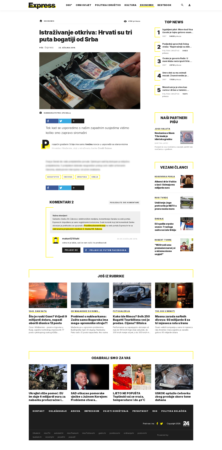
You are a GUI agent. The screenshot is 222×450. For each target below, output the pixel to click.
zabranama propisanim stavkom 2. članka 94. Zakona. (77, 229)
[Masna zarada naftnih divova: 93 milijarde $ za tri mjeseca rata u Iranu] (174, 295)
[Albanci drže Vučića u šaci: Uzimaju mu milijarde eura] (186, 181)
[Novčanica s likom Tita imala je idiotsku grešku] (186, 137)
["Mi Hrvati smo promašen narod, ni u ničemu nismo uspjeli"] (186, 244)
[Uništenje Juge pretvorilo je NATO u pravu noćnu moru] (186, 202)
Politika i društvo (171, 51)
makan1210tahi (70, 238)
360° (164, 36)
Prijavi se (71, 250)
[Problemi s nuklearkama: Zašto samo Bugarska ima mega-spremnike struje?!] (90, 295)
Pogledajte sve (124, 203)
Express (49, 47)
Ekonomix (49, 21)
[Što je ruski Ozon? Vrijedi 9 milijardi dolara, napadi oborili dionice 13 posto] (48, 295)
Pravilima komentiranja (94, 225)
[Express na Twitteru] (161, 422)
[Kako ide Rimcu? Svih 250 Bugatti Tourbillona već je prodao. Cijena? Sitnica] (132, 295)
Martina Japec (161, 143)
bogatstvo (53, 177)
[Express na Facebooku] (157, 422)
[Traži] (182, 5)
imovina (68, 177)
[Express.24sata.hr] (42, 4)
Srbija (94, 177)
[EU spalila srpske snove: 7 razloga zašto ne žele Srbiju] (186, 223)
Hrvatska (82, 177)
